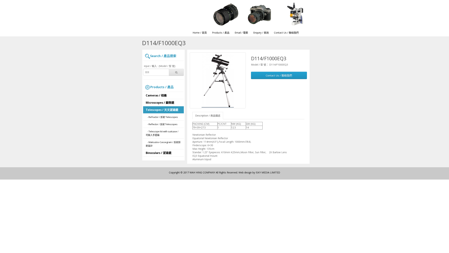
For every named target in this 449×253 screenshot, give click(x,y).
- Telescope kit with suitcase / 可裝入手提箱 (162, 133)
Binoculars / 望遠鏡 (158, 153)
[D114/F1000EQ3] (218, 80)
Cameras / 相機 (156, 95)
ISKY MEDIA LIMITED (268, 172)
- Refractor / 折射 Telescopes (162, 117)
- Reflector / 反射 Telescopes (161, 124)
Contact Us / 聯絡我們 (279, 75)
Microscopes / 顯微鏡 (160, 103)
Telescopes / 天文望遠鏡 (162, 110)
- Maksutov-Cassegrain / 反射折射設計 (163, 144)
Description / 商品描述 (207, 115)
